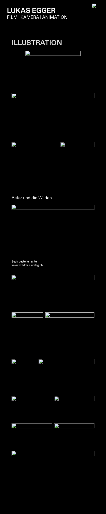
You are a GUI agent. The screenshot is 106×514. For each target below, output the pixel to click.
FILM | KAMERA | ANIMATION (37, 17)
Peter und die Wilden (32, 198)
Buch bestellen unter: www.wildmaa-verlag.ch (27, 263)
